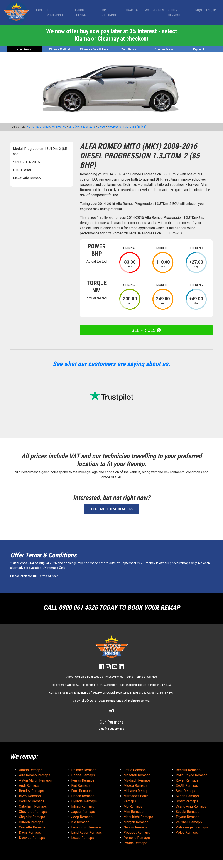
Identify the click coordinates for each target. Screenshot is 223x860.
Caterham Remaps (33, 806)
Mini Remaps (133, 812)
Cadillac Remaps (31, 801)
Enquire (211, 10)
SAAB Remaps (187, 786)
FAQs (198, 10)
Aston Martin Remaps (35, 780)
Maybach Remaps (137, 780)
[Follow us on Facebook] (101, 668)
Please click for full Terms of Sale (34, 576)
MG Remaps (132, 806)
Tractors (133, 10)
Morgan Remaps (136, 822)
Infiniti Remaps (82, 806)
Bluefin (103, 728)
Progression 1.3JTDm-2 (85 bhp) (127, 126)
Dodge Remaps (83, 775)
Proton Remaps (135, 843)
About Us (72, 676)
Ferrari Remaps (83, 780)
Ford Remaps (81, 791)
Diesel (101, 126)
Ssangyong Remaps (191, 806)
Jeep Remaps (82, 817)
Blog (83, 676)
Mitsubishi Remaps (138, 817)
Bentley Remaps (31, 791)
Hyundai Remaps (84, 801)
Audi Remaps (29, 786)
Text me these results (111, 509)
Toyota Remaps (187, 817)
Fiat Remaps (80, 786)
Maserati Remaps (136, 775)
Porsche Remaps (136, 838)
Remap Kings (114, 700)
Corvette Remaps (32, 827)
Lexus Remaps (82, 838)
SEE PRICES (144, 330)
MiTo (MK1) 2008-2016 (82, 126)
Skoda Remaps (187, 796)
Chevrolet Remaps (33, 812)
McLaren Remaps (136, 791)
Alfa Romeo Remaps (34, 775)
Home (39, 10)
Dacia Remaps (30, 832)
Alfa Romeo (59, 126)
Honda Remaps (83, 796)
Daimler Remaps (83, 770)
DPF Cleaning (109, 12)
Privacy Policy (114, 676)
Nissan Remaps (135, 827)
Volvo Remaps (187, 832)
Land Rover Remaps (86, 832)
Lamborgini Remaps (86, 827)
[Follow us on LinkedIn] (121, 668)
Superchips (117, 728)
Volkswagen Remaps (192, 827)
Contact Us (95, 676)
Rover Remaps (187, 780)
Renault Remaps (188, 770)
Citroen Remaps (31, 822)
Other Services (174, 12)
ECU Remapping (55, 12)
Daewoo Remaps (32, 838)
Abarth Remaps (30, 770)
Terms (129, 676)
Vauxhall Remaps (189, 822)
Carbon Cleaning (79, 12)
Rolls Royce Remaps (192, 775)
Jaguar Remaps (83, 812)
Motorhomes (154, 10)
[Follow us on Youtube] (114, 668)
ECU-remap (43, 126)
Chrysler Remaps (32, 817)
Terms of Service (146, 676)
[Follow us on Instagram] (108, 668)
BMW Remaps (30, 796)
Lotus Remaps (134, 770)
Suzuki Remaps (187, 812)
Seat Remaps (186, 791)
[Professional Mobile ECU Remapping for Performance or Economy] (16, 13)
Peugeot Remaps (136, 832)
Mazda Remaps (135, 786)
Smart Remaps (187, 801)
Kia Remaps (80, 822)
